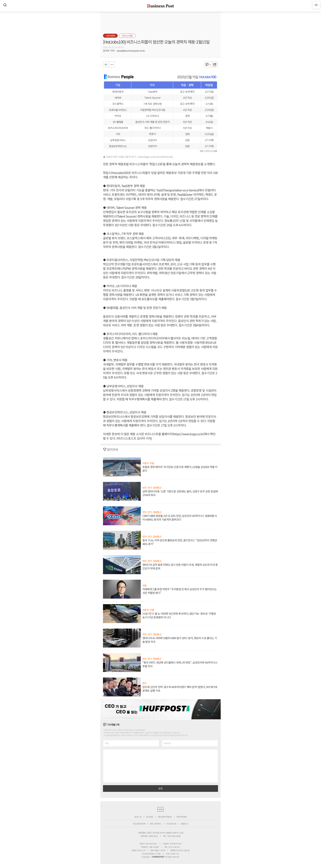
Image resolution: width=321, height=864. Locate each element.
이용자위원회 (181, 816)
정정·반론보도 (155, 823)
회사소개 (137, 816)
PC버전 (160, 809)
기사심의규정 (171, 823)
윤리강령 (149, 816)
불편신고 (184, 823)
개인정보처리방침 (165, 816)
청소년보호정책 (139, 823)
